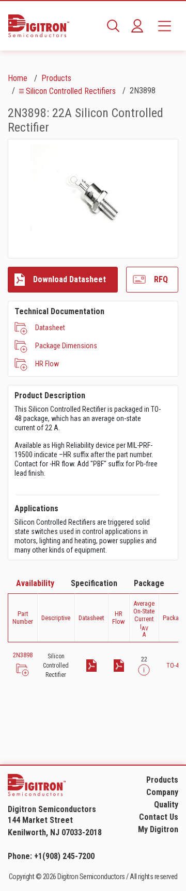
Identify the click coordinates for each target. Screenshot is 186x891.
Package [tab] (149, 583)
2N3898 (23, 655)
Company (162, 792)
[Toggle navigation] (164, 26)
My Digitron (158, 829)
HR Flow (47, 364)
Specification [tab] (94, 583)
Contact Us (158, 817)
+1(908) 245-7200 (64, 856)
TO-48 (174, 665)
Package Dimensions (66, 346)
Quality (166, 804)
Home (17, 78)
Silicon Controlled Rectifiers (71, 91)
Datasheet (50, 327)
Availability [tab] (35, 583)
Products (56, 78)
